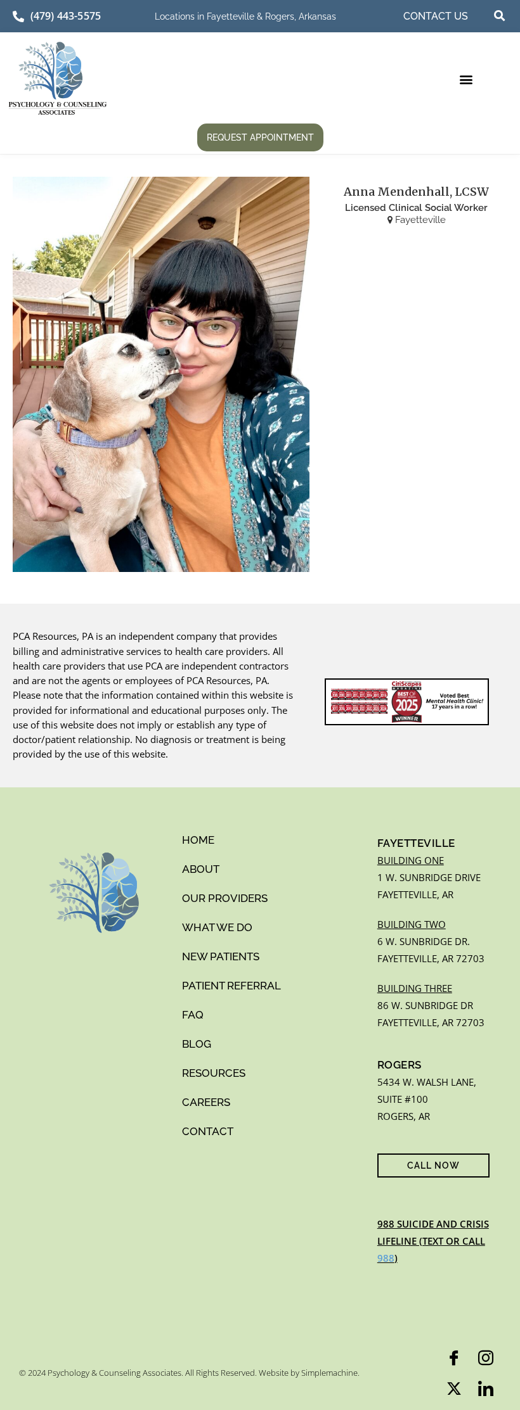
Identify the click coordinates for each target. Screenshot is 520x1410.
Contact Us (435, 16)
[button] (499, 15)
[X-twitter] (454, 1388)
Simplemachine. (330, 1372)
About (200, 869)
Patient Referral (231, 985)
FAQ (193, 1014)
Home (198, 840)
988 (385, 1258)
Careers (206, 1102)
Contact (207, 1131)
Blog (196, 1044)
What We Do (217, 927)
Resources (213, 1073)
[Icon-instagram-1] (486, 1358)
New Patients (220, 956)
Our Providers (225, 898)
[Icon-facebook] (454, 1358)
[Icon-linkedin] (486, 1388)
